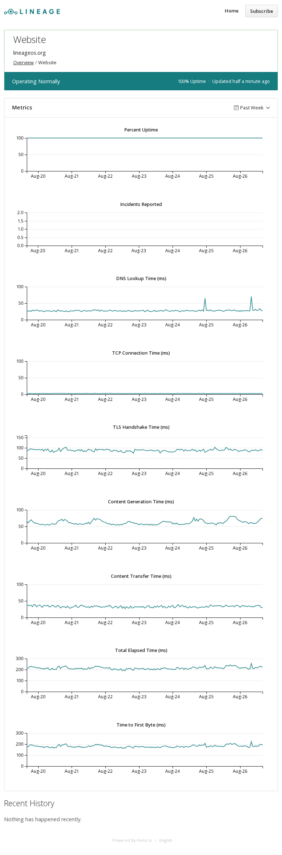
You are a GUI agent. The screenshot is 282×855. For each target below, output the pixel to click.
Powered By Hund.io (132, 840)
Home (232, 10)
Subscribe (261, 11)
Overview (23, 62)
